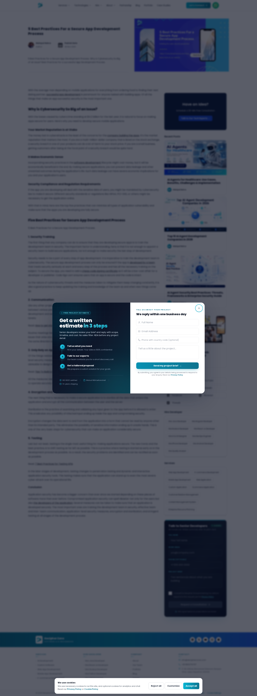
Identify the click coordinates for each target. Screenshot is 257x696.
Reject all (156, 685)
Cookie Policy (91, 689)
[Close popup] (199, 308)
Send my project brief (167, 365)
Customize (173, 685)
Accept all (191, 685)
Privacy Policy (177, 375)
